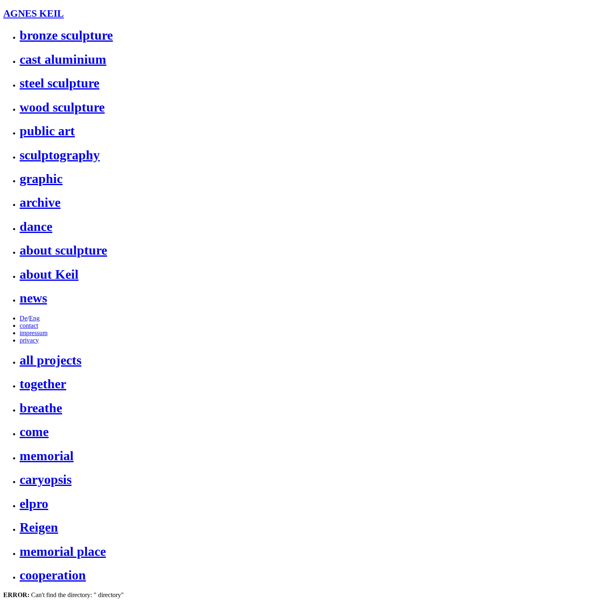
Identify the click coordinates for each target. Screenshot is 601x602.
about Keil (49, 274)
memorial (47, 455)
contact (29, 325)
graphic (41, 178)
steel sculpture (59, 83)
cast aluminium (63, 59)
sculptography (60, 155)
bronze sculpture (66, 35)
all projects (50, 360)
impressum (33, 332)
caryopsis (46, 479)
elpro (34, 503)
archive (40, 202)
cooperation (53, 575)
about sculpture (63, 250)
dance (36, 226)
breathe (41, 408)
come (34, 431)
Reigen (39, 527)
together (43, 383)
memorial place (63, 551)
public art (47, 130)
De (23, 318)
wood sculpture (62, 107)
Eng (34, 318)
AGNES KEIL (33, 13)
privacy (29, 340)
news (33, 298)
